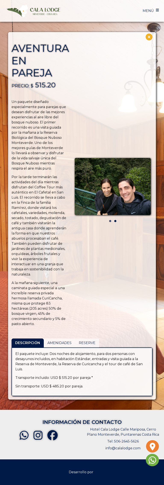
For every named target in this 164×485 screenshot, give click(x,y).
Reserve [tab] (87, 343)
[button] (110, 221)
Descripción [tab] (27, 343)
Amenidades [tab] (59, 343)
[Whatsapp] (152, 462)
